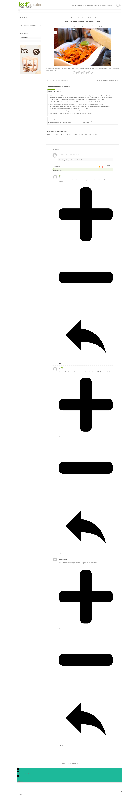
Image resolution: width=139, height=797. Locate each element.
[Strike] (66, 160)
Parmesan (69, 134)
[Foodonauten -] (31, 4)
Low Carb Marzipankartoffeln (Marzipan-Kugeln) (106, 80)
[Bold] (60, 160)
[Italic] (62, 160)
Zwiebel (95, 134)
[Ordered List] (69, 160)
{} (80, 159)
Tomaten (80, 134)
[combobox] (30, 37)
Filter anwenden (24, 41)
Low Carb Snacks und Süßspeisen (92, 5)
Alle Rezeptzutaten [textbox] (24, 37)
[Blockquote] (73, 160)
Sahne (75, 134)
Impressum (63, 763)
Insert (20, 794)
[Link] (78, 160)
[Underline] (64, 160)
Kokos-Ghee (62, 134)
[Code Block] (75, 160)
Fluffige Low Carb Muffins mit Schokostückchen (58, 80)
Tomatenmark (87, 134)
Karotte (49, 134)
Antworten (20, 781)
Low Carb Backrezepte (77, 5)
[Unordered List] (71, 160)
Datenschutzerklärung (72, 763)
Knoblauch (55, 134)
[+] (82, 159)
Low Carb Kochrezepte (107, 5)
